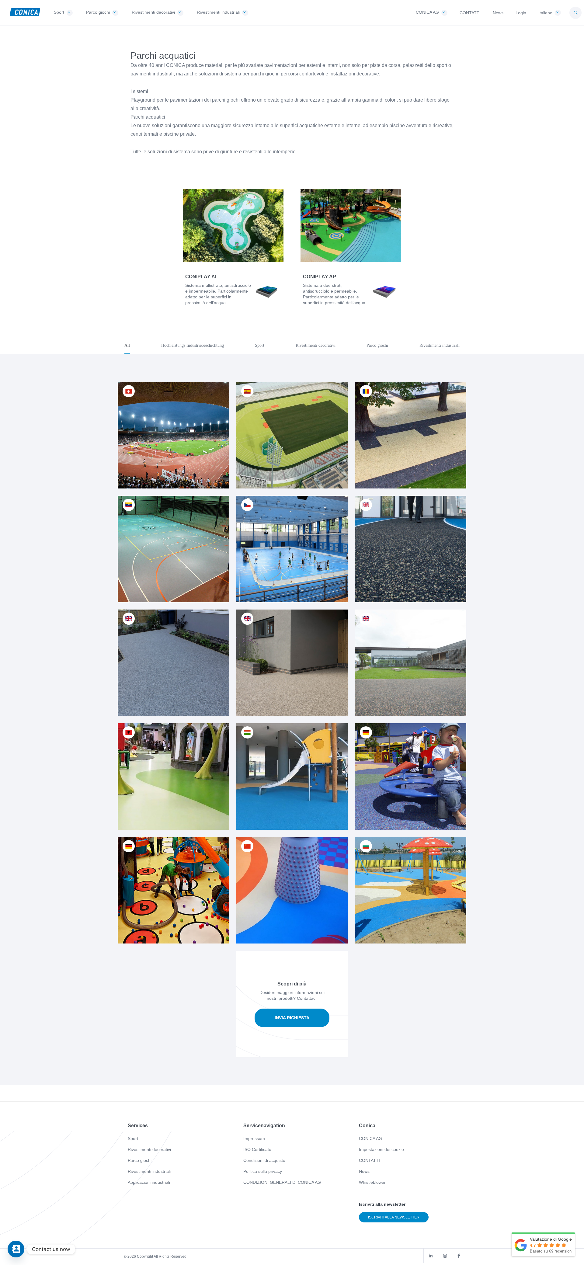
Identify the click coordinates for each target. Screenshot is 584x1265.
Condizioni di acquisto (264, 1160)
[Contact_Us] (16, 1249)
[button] (575, 13)
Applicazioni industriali (149, 1182)
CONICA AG (370, 1138)
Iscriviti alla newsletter (393, 1217)
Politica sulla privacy (262, 1171)
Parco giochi (139, 1160)
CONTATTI (369, 1160)
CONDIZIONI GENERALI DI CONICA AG (282, 1182)
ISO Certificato (257, 1149)
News (364, 1171)
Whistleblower (372, 1182)
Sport (133, 1138)
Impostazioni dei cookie (381, 1149)
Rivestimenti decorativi (149, 1149)
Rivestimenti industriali (149, 1171)
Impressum (254, 1138)
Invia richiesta (292, 1017)
